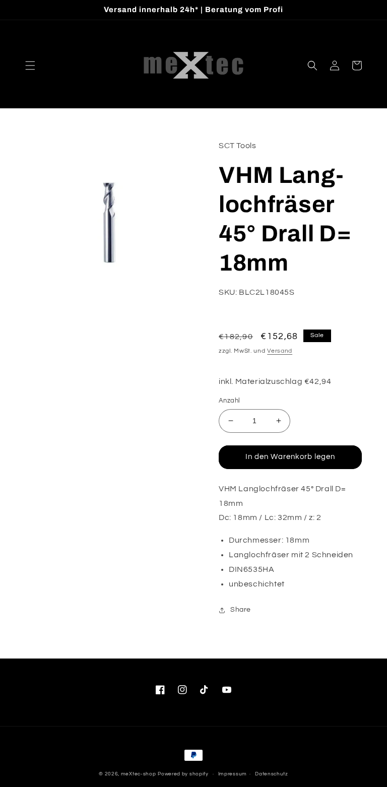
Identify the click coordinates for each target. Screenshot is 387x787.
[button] (30, 65)
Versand (279, 351)
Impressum (232, 773)
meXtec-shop (138, 773)
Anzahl (229, 400)
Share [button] (240, 609)
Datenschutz (271, 773)
